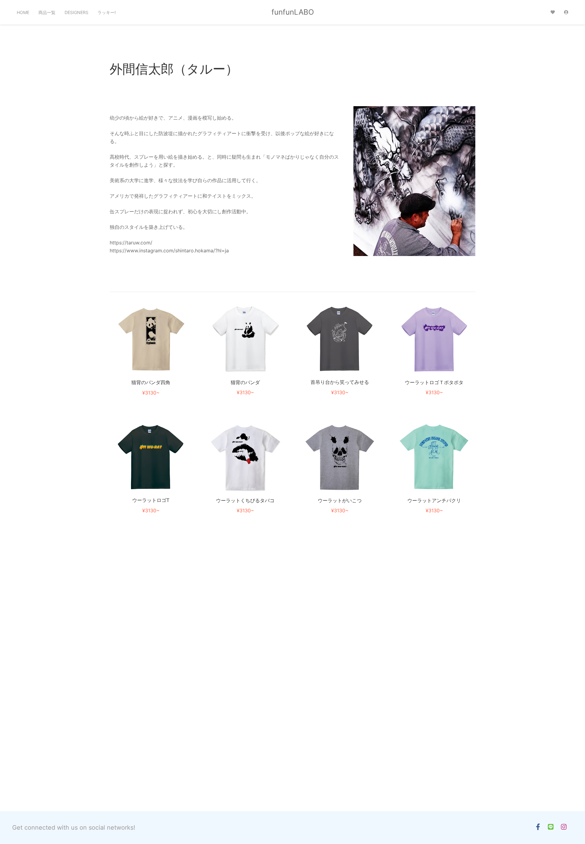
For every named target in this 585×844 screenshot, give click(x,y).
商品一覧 (46, 12)
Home (23, 12)
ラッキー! (107, 12)
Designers (76, 12)
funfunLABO (292, 12)
